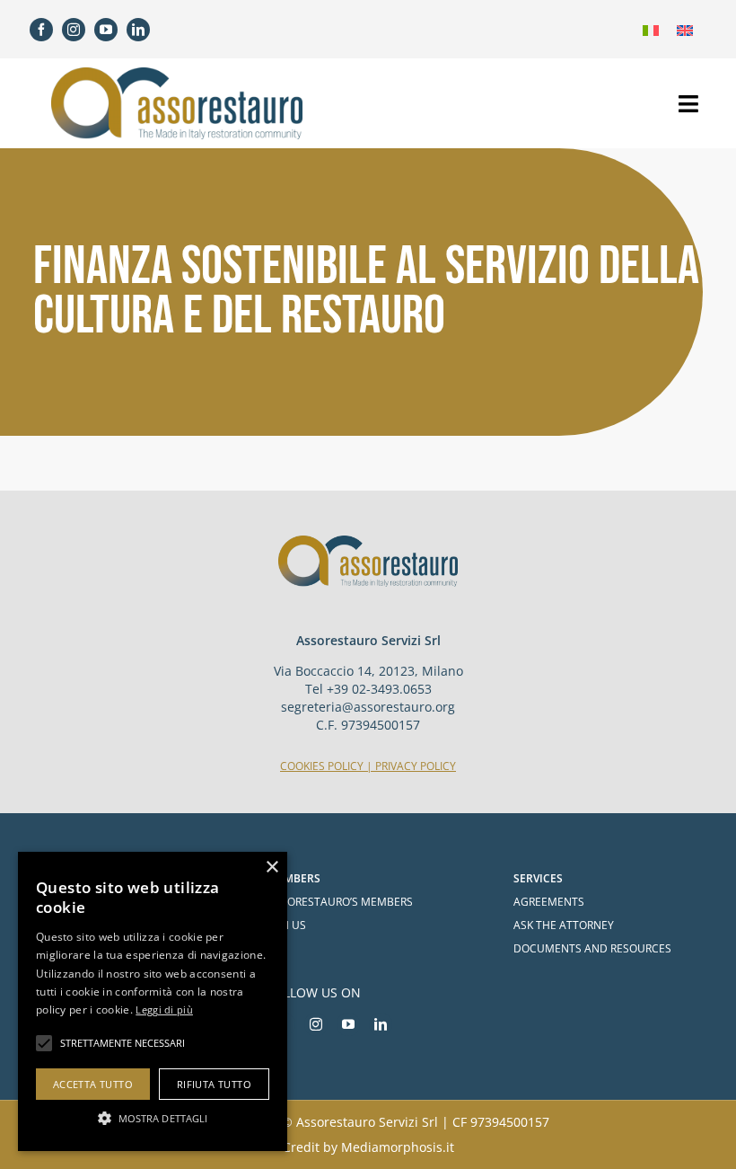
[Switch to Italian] (651, 29)
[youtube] (106, 29)
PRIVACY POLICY (415, 766)
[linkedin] (138, 29)
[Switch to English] (685, 29)
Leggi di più (164, 1009)
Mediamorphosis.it (397, 1147)
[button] (152, 1118)
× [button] (271, 867)
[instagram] (73, 29)
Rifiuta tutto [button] (214, 1084)
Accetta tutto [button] (93, 1084)
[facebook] (41, 29)
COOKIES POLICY (322, 766)
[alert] (152, 1001)
